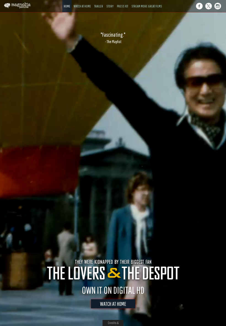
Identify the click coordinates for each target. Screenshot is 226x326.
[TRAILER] (98, 2)
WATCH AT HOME (113, 304)
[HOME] (67, 2)
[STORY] (110, 2)
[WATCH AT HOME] (82, 2)
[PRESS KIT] (122, 2)
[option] (113, 38)
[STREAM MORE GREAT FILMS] (146, 2)
